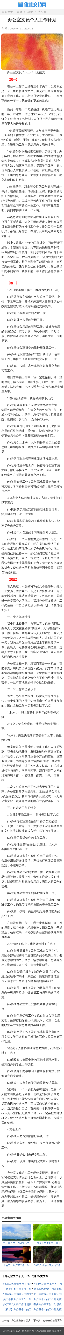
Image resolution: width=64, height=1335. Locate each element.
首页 (19, 11)
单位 (30, 11)
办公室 (42, 11)
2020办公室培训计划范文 (17, 1294)
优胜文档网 (28, 1331)
